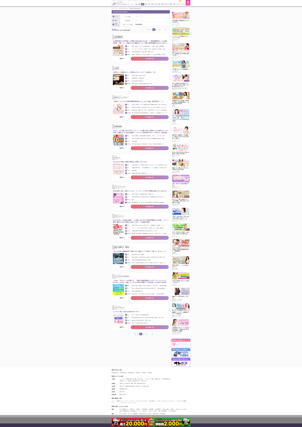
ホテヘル (132, 401)
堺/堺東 (129, 380)
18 (148, 29)
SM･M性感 (151, 401)
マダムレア (117, 157)
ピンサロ (158, 401)
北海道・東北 (164, 4)
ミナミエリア (123, 379)
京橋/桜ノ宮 (157, 379)
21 (156, 29)
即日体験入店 (134, 411)
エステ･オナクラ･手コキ (142, 401)
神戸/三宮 (128, 383)
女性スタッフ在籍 (152, 411)
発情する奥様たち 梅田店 (121, 247)
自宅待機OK (158, 409)
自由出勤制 (144, 409)
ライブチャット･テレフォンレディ (129, 402)
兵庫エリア (122, 383)
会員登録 (188, 4)
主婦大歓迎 (162, 413)
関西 (142, 4)
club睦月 (116, 68)
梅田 (153, 379)
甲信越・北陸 (172, 4)
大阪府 (113, 379)
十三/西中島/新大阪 (165, 379)
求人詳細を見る (149, 58)
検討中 (178, 2)
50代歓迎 (144, 372)
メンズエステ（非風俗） (181, 401)
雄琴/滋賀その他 (123, 389)
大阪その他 (143, 380)
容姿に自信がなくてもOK (145, 413)
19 (151, 29)
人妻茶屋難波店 (118, 37)
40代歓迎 (138, 372)
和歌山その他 (123, 394)
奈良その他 (122, 391)
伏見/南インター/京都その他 (142, 386)
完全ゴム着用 (166, 409)
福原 (135, 383)
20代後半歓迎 (115, 372)
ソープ (113, 401)
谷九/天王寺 (140, 379)
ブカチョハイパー (119, 216)
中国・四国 (150, 4)
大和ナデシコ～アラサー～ (121, 97)
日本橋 (134, 379)
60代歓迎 (150, 372)
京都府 (113, 386)
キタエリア (148, 379)
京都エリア (122, 386)
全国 (136, 4)
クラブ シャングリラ (120, 186)
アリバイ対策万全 (142, 411)
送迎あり (138, 409)
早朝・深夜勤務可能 (124, 411)
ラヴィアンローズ (119, 307)
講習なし (173, 409)
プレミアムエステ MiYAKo (121, 276)
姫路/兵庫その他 (141, 383)
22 (159, 29)
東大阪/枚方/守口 (136, 380)
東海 (146, 4)
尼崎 (132, 383)
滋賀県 (113, 389)
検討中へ (122, 58)
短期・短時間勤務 (162, 411)
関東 (139, 4)
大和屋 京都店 (118, 126)
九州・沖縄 (157, 4)
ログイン (183, 4)
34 (165, 29)
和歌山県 (114, 394)
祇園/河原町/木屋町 (130, 386)
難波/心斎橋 (129, 379)
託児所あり (132, 409)
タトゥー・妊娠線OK (133, 413)
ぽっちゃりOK (123, 413)
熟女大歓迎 (155, 413)
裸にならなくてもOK (181, 409)
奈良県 (113, 391)
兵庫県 (113, 383)
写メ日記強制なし (172, 411)
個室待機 (151, 409)
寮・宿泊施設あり (124, 409)
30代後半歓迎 (131, 372)
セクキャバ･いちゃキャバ (168, 401)
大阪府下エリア (123, 380)
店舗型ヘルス (120, 401)
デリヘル (126, 401)
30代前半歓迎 (123, 372)
